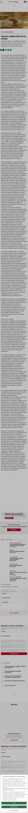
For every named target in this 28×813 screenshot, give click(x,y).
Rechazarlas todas (14, 806)
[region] (14, 793)
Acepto (14, 803)
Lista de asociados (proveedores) (9, 799)
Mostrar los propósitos (14, 810)
